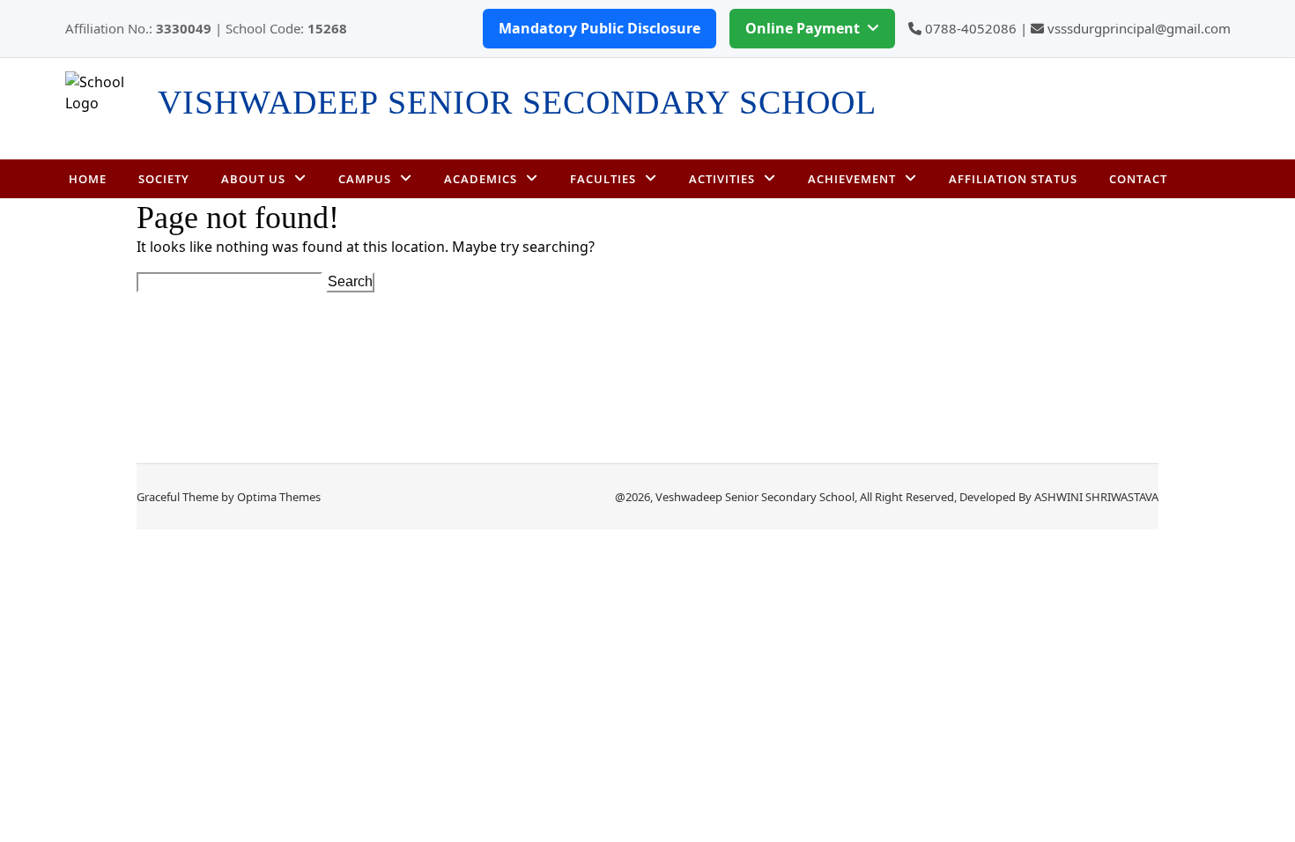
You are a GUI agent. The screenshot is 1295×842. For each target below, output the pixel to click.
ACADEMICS (480, 179)
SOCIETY (163, 179)
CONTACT (1138, 179)
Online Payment (802, 28)
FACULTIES (603, 179)
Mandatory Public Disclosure (599, 28)
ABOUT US (253, 179)
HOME (88, 179)
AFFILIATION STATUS (1013, 179)
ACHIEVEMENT (852, 179)
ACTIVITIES (722, 179)
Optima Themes (279, 497)
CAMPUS (364, 179)
